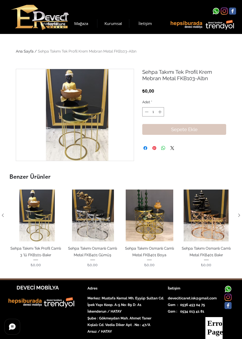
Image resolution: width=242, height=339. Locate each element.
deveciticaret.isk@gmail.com (192, 298)
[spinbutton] (153, 111)
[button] (113, 23)
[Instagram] (224, 11)
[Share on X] (172, 148)
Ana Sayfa (25, 51)
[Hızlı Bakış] (36, 216)
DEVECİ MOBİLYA (38, 288)
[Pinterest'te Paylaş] (154, 148)
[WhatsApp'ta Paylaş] (163, 148)
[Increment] (160, 111)
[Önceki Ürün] (3, 215)
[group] (121, 232)
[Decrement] (146, 111)
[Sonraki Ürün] (239, 215)
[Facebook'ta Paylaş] (145, 148)
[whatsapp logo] (216, 11)
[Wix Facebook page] (232, 11)
